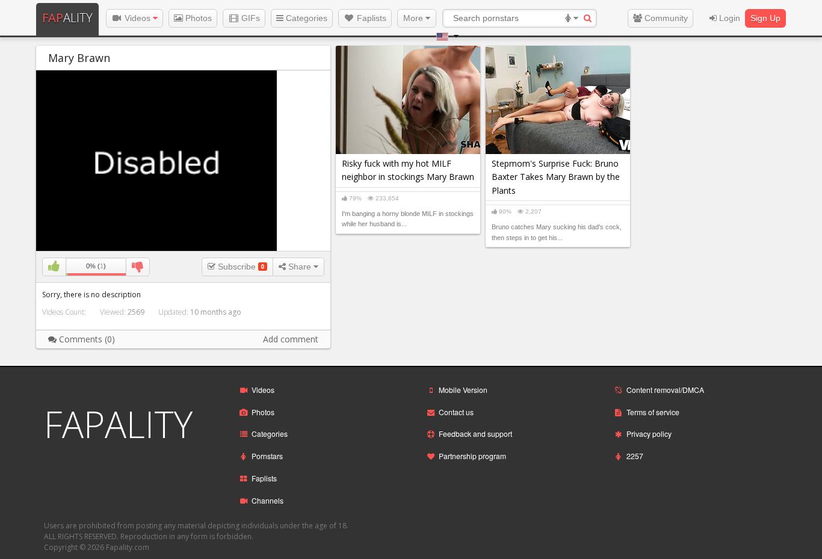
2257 (634, 456)
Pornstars (267, 456)
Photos (197, 18)
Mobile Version (463, 390)
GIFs (249, 18)
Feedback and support (475, 433)
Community (665, 18)
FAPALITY (118, 424)
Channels (267, 500)
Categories (305, 18)
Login (728, 18)
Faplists (370, 18)
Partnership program (472, 456)
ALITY (67, 18)
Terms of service (652, 412)
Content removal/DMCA (665, 390)
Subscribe (239, 266)
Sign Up (765, 18)
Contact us (456, 412)
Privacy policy (649, 433)
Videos (137, 18)
